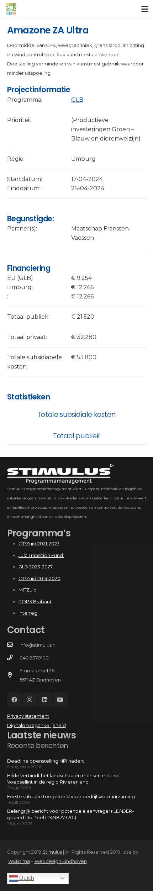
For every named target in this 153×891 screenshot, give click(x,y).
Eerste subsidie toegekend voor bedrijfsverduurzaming (71, 796)
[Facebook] (14, 700)
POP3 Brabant (35, 601)
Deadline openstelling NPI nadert (45, 761)
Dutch (26, 878)
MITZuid (28, 590)
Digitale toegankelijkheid (36, 725)
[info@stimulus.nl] (13, 645)
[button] (145, 8)
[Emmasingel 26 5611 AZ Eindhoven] (13, 675)
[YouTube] (60, 700)
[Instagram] (29, 700)
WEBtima (19, 861)
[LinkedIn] (45, 700)
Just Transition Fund (41, 555)
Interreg (28, 613)
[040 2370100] (13, 658)
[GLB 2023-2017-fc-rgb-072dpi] (11, 9)
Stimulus (52, 852)
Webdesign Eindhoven (61, 861)
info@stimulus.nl (38, 645)
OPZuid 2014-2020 (39, 578)
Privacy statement (28, 716)
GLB (77, 99)
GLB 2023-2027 (36, 566)
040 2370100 (34, 658)
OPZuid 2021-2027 (39, 543)
